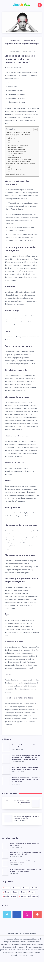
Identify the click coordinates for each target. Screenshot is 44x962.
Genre (12, 172)
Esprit (23, 892)
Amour (6, 888)
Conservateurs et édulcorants (19, 145)
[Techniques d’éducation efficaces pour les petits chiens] (5, 846)
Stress (12, 155)
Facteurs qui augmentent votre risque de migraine (21, 165)
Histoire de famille (16, 170)
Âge (12, 168)
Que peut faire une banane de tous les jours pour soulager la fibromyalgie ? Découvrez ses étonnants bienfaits (26, 757)
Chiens (6, 892)
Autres (25, 888)
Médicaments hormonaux (18, 151)
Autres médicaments (17, 153)
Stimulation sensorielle (17, 147)
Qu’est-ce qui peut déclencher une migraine (19, 136)
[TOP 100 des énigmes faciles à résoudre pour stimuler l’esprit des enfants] (5, 872)
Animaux (16, 888)
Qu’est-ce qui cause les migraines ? (19, 132)
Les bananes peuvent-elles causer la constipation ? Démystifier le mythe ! (25, 768)
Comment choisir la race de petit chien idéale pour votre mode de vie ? (25, 853)
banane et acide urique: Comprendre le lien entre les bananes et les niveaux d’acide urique (26, 780)
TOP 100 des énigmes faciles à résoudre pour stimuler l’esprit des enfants (25, 870)
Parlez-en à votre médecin (16, 174)
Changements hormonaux (18, 149)
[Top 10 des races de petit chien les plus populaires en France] (5, 863)
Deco (15, 892)
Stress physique (16, 157)
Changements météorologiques (20, 161)
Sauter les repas (15, 141)
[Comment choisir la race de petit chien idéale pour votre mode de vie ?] (5, 854)
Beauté (34, 888)
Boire (12, 143)
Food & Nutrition (10, 896)
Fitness (31, 892)
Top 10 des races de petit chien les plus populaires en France (23, 861)
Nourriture (14, 139)
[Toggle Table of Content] (34, 129)
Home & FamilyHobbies (29, 896)
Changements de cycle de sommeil (21, 159)
